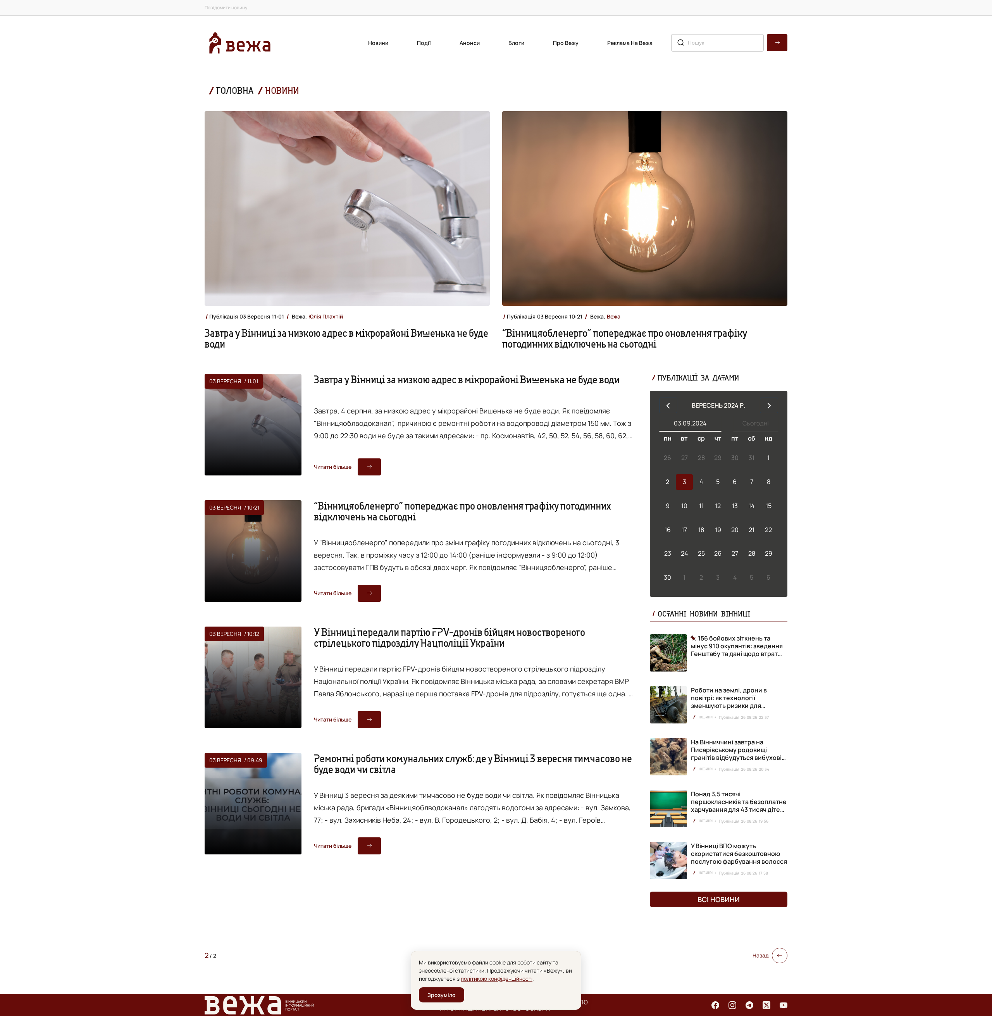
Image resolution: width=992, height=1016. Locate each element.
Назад (761, 955)
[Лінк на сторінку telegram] (749, 1005)
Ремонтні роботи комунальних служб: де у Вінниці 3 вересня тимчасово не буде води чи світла (473, 763)
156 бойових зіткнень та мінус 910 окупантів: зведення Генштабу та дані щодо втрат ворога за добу (737, 646)
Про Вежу (566, 42)
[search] (777, 42)
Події (424, 42)
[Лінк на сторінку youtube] (783, 1005)
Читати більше (332, 466)
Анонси (470, 42)
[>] (769, 405)
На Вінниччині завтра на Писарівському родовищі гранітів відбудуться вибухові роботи (736, 754)
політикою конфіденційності (496, 978)
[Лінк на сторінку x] (766, 1005)
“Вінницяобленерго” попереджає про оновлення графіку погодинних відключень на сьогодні (624, 338)
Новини (378, 42)
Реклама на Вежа (630, 42)
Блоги (516, 42)
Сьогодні (755, 423)
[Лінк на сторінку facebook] (715, 1005)
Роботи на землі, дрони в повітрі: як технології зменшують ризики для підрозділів (729, 702)
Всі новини (719, 899)
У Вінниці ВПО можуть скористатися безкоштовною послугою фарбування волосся (739, 854)
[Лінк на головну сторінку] (240, 43)
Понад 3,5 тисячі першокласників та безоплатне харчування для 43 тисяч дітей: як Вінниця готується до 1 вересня (739, 809)
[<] (668, 405)
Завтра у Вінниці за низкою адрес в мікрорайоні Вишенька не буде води (346, 338)
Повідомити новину (226, 7)
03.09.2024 (690, 423)
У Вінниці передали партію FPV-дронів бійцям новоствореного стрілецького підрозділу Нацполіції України (449, 637)
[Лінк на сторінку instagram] (732, 1005)
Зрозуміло (441, 995)
